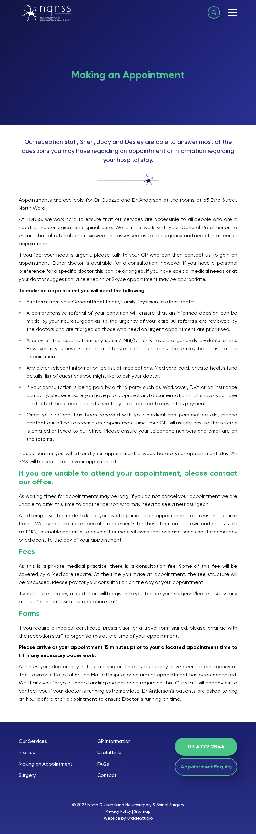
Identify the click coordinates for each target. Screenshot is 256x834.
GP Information (114, 741)
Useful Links (109, 752)
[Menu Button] (233, 12)
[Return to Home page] (45, 13)
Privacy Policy (118, 811)
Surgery (27, 775)
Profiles (27, 752)
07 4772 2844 (206, 746)
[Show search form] (214, 12)
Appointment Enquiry (206, 767)
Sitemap (142, 811)
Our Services (33, 741)
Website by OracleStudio (128, 818)
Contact (106, 775)
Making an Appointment (45, 764)
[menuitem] (45, 741)
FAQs (103, 764)
